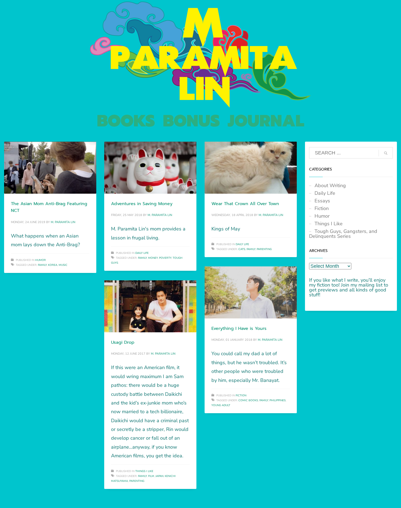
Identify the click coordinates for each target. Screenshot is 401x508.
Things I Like (144, 471)
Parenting (264, 249)
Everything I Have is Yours (239, 328)
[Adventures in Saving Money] (150, 167)
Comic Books (248, 400)
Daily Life (142, 253)
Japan (159, 476)
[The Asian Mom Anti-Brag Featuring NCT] (50, 167)
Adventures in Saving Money (141, 203)
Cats (241, 249)
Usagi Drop (122, 342)
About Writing (330, 185)
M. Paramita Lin (63, 222)
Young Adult (220, 405)
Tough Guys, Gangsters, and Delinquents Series (343, 233)
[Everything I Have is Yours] (250, 292)
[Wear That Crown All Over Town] (250, 167)
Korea (52, 265)
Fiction (241, 395)
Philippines (278, 400)
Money (153, 258)
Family (42, 265)
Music (63, 265)
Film (151, 476)
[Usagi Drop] (150, 306)
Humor (40, 260)
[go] (386, 153)
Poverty (165, 258)
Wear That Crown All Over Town (245, 203)
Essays (322, 200)
